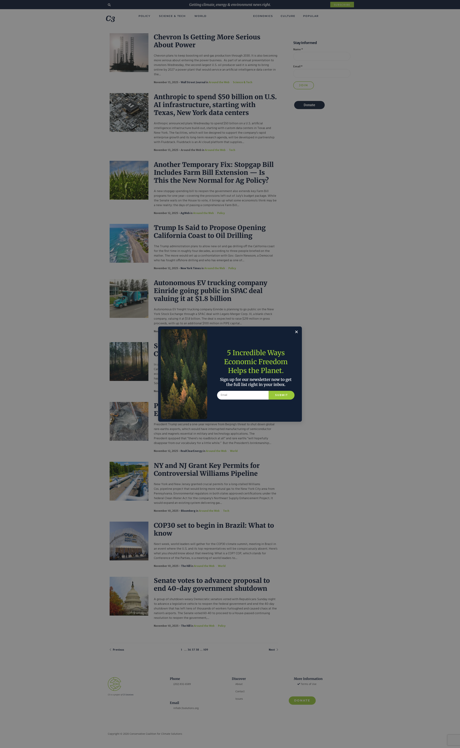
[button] (296, 332)
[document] (230, 374)
